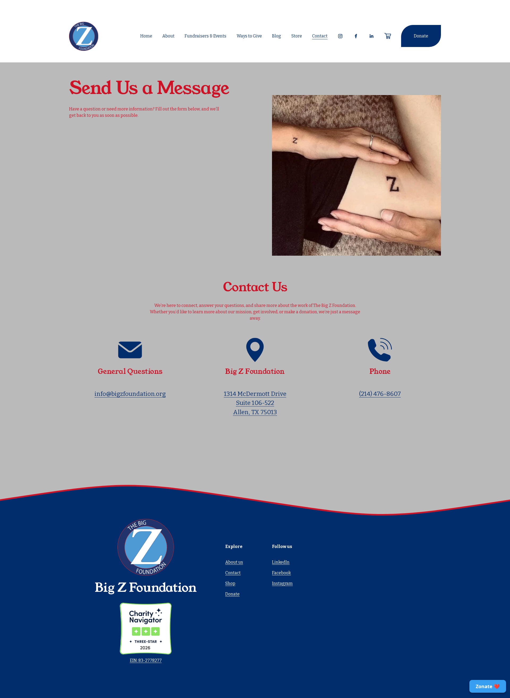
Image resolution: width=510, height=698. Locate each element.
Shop (230, 583)
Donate (421, 35)
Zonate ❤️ (488, 686)
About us (234, 562)
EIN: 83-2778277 (146, 660)
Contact (320, 35)
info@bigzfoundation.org (130, 393)
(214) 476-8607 (380, 393)
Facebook (281, 572)
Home (146, 35)
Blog (276, 35)
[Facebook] (356, 36)
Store (296, 35)
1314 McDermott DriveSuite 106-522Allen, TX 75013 (255, 403)
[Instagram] (340, 36)
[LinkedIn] (371, 36)
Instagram (282, 583)
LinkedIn (281, 562)
